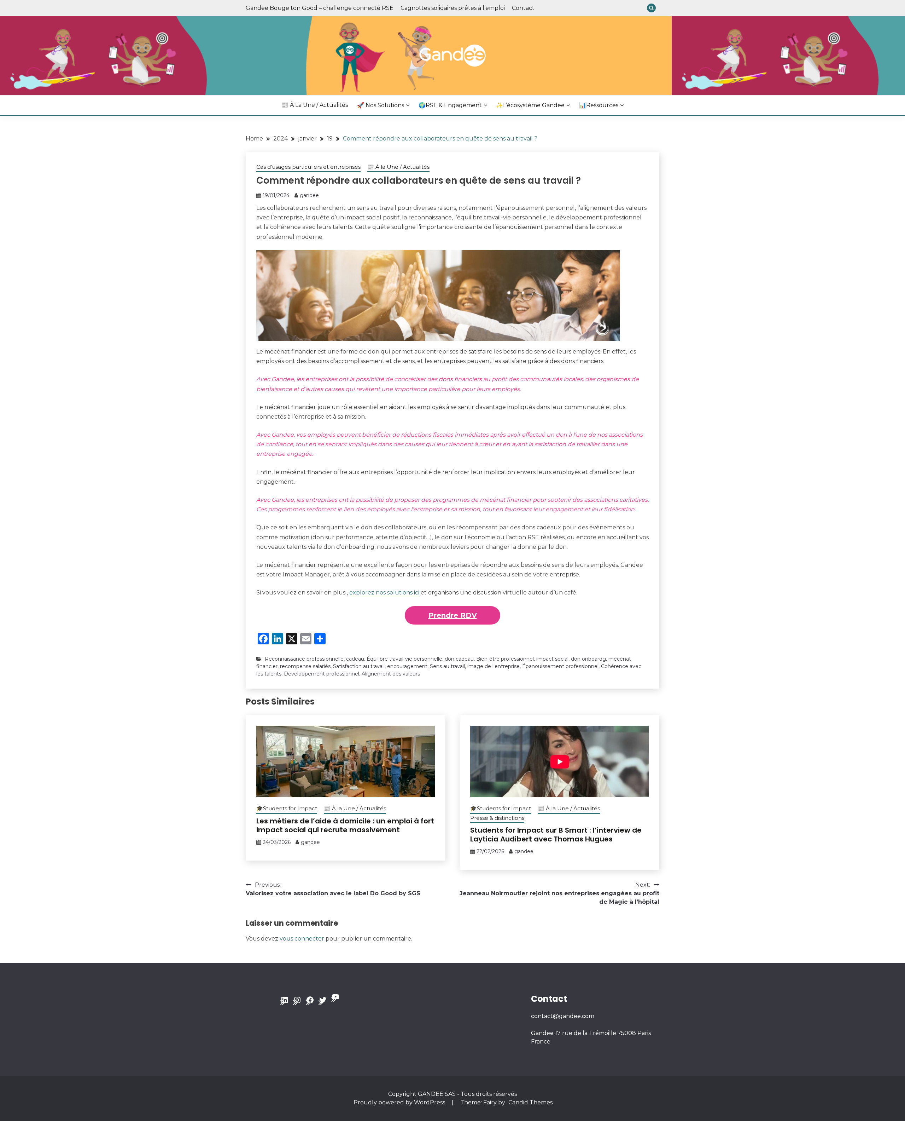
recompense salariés (305, 666)
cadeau (355, 659)
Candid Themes (530, 1102)
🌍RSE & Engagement (450, 105)
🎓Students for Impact (286, 808)
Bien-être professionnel (505, 659)
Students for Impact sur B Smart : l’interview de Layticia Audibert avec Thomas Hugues (556, 834)
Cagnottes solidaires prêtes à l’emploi (453, 8)
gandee (309, 195)
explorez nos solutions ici (384, 592)
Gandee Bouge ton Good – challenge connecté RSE (319, 8)
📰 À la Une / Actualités (314, 105)
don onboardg (588, 659)
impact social (552, 659)
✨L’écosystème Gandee (530, 105)
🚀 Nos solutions (380, 105)
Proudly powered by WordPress (400, 1102)
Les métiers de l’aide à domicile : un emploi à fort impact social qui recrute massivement (345, 825)
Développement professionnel (321, 674)
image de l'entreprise (493, 666)
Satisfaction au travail (359, 666)
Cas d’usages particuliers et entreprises (308, 166)
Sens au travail (447, 666)
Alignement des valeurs (391, 674)
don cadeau (459, 659)
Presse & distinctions (497, 818)
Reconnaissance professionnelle (304, 659)
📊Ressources (598, 105)
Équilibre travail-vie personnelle (404, 659)
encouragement (407, 666)
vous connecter (302, 938)
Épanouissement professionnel (560, 666)
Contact (523, 8)
